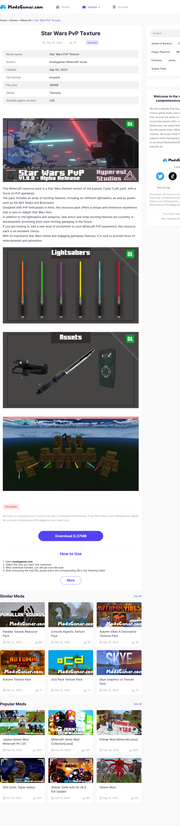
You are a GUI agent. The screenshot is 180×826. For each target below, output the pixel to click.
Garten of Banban (162, 43)
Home (3, 20)
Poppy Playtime (161, 51)
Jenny (171, 60)
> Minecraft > (26, 20)
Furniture (157, 60)
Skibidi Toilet (159, 68)
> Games (12, 20)
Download (70, 536)
